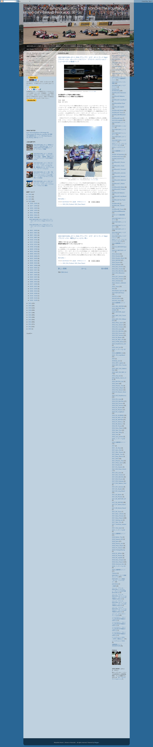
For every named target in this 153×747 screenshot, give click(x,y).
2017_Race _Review (118, 513)
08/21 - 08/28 (34, 230)
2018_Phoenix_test (117, 543)
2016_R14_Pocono (117, 403)
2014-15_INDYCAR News (119, 247)
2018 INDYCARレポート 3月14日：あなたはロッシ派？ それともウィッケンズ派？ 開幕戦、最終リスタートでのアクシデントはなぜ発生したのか (44, 156)
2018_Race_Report (117, 562)
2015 (30, 317)
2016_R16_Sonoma (117, 405)
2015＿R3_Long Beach (118, 355)
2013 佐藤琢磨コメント (118, 151)
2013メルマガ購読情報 (118, 215)
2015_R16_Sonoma (117, 335)
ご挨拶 (114, 586)
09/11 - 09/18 (34, 212)
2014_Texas (115, 286)
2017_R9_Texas (116, 511)
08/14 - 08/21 (34, 232)
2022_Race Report (80, 204)
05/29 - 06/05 (34, 256)
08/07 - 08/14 (34, 235)
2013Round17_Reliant (118, 183)
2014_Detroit (115, 254)
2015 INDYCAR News (118, 292)
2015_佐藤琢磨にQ (117, 353)
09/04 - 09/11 (34, 215)
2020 (30, 305)
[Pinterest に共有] (99, 202)
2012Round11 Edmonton (119, 92)
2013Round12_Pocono (118, 162)
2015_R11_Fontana (117, 327)
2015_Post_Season (117, 324)
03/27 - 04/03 (34, 274)
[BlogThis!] (94, 202)
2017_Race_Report (117, 518)
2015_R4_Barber (117, 337)
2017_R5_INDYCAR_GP (119, 499)
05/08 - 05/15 (34, 263)
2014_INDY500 (116, 260)
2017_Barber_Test (117, 454)
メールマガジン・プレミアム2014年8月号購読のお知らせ (119, 634)
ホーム (83, 268)
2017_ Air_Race (116, 448)
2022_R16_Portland (68, 204)
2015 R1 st (115, 296)
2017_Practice (116, 465)
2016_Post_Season (117, 390)
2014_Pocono (116, 262)
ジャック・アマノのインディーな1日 (119, 614)
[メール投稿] (89, 201)
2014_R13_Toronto (117, 266)
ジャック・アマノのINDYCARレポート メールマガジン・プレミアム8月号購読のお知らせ (119, 603)
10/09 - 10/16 (34, 210)
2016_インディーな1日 (118, 438)
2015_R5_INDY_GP (117, 339)
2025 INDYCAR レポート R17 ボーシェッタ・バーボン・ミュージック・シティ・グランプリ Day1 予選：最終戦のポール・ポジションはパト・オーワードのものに (44, 165)
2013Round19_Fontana (118, 189)
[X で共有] (96, 202)
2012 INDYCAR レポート (119, 70)
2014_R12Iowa (116, 264)
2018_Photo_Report (117, 545)
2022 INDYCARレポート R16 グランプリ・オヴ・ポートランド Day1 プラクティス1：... (41, 221)
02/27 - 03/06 (34, 284)
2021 (30, 303)
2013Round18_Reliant (118, 187)
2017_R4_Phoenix (117, 496)
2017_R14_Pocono (117, 479)
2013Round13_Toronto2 (119, 169)
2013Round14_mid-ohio (119, 173)
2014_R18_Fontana (117, 278)
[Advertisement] (83, 220)
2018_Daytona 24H (117, 539)
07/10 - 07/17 (34, 244)
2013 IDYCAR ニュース (118, 122)
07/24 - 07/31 (34, 239)
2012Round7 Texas (117, 112)
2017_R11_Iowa (116, 472)
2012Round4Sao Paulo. (118, 103)
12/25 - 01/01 (34, 203)
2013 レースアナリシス (118, 147)
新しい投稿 (62, 268)
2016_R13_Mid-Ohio (118, 401)
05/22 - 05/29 (34, 258)
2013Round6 (115, 203)
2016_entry (115, 434)
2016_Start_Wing (117, 432)
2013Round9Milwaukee (118, 211)
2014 (30, 319)
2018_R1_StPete (117, 553)
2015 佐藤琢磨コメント (118, 302)
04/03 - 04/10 (34, 272)
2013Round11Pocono (118, 158)
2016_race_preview (117, 436)
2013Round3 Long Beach (119, 196)
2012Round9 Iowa (117, 118)
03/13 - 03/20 (34, 279)
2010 (30, 329)
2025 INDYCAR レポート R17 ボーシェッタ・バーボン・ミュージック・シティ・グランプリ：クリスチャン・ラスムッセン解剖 (44, 183)
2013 (30, 322)
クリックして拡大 (92, 91)
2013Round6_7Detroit (118, 205)
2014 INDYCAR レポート (119, 229)
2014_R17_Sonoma (117, 276)
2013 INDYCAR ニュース (119, 129)
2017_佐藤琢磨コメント (118, 533)
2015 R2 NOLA (116, 298)
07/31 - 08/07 (34, 237)
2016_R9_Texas (116, 426)
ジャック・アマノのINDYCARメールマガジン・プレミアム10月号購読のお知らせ (119, 590)
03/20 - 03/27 (34, 277)
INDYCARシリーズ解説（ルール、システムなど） (118, 580)
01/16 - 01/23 (34, 295)
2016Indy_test (116, 361)
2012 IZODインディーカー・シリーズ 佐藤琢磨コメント (119, 78)
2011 (29, 326)
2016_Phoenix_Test (117, 385)
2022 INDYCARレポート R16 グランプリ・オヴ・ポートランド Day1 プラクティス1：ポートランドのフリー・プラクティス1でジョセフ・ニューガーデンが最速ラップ (83, 59)
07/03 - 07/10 (34, 246)
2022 (30, 201)
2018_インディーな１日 (118, 566)
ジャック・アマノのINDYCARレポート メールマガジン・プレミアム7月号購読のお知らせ (119, 597)
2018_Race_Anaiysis (118, 559)
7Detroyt (114, 573)
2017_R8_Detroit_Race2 (119, 508)
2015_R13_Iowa (116, 329)
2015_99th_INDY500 (118, 306)
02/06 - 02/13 (34, 291)
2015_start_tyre (116, 347)
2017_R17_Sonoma (117, 487)
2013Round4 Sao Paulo (118, 200)
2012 (30, 324)
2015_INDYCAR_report (118, 312)
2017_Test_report (117, 528)
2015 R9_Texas (116, 300)
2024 (30, 196)
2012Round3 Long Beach (119, 100)
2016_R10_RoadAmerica (119, 395)
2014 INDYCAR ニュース (119, 222)
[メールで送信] (92, 202)
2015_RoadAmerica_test (119, 343)
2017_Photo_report (117, 462)
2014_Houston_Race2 (118, 258)
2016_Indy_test (116, 375)
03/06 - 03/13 (34, 281)
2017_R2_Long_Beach (118, 491)
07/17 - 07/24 (34, 242)
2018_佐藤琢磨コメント (118, 569)
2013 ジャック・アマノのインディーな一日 (119, 144)
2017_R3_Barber (117, 494)
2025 (30, 194)
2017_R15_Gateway (118, 481)
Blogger (96, 742)
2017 (30, 312)
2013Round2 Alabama (118, 193)
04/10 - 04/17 (34, 270)
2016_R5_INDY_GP (117, 417)
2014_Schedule (116, 280)
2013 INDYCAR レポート (119, 136)
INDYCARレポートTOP (34, 46)
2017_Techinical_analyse (119, 524)
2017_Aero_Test (116, 450)
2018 (30, 310)
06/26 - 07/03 (34, 249)
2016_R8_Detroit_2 (117, 424)
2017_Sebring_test (117, 520)
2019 (30, 308)
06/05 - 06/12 (34, 253)
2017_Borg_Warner (117, 456)
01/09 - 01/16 (34, 298)
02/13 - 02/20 (34, 288)
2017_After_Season (117, 452)
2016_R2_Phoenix (117, 409)
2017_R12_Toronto (117, 474)
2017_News (115, 458)
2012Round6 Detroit (117, 110)
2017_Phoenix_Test (117, 460)
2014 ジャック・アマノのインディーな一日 (119, 240)
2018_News (115, 541)
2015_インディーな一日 (118, 349)
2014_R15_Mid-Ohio (118, 271)
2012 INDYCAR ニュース (119, 66)
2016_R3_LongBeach (118, 412)
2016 (30, 315)
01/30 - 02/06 (34, 293)
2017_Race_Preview (118, 516)
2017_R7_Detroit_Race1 (119, 504)
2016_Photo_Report (117, 388)
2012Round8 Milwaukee (119, 114)
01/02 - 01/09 (34, 300)
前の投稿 (104, 268)
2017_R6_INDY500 (117, 502)
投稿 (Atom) (64, 272)
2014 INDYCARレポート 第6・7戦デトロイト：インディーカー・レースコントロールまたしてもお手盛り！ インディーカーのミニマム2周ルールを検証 (44, 175)
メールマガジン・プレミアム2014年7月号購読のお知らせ (119, 629)
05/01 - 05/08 (34, 265)
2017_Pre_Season (117, 467)
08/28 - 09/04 (34, 217)
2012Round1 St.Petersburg (116, 89)
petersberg (115, 584)
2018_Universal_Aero (118, 564)
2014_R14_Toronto (117, 268)
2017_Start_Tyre (116, 522)
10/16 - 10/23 (34, 208)
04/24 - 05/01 (34, 267)
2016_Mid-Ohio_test (117, 381)
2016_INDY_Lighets (117, 363)
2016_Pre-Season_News (119, 392)
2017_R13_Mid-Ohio (118, 477)
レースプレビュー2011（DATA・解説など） (118, 638)
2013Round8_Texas (117, 209)
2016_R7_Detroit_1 (117, 421)
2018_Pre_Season (117, 547)
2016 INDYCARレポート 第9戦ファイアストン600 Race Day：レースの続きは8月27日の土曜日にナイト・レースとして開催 (43, 147)
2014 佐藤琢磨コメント (118, 243)
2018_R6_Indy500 (117, 557)
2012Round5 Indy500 (118, 107)
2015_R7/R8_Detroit (118, 341)
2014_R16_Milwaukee (118, 273)
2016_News (115, 383)
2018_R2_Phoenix (117, 555)
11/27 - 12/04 (34, 205)
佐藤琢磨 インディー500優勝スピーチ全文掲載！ (101, 46)
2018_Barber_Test (117, 537)
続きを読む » (61, 199)
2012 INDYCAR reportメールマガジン (119, 56)
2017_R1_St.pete (117, 489)
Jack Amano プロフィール (34, 49)
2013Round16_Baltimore (119, 180)
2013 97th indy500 (117, 120)
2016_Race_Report (117, 428)
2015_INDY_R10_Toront (119, 315)
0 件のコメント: (82, 201)
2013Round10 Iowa (117, 156)
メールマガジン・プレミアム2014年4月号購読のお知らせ (119, 619)
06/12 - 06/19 (34, 251)
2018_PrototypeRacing (118, 550)
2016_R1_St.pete (117, 407)
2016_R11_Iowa (116, 399)
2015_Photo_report (117, 322)
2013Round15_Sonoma (118, 176)
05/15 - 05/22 (34, 260)
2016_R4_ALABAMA (118, 415)
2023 (30, 199)
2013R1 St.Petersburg (118, 154)
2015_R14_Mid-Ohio (118, 331)
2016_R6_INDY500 (117, 419)
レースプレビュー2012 (118, 641)
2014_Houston (116, 256)
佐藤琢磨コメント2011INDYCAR (117, 645)
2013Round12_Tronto (118, 165)
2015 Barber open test (118, 290)
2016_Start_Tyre (116, 430)
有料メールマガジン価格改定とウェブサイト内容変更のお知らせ (63, 46)
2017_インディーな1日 (118, 530)
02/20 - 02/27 (34, 286)
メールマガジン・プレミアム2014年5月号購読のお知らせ (119, 624)
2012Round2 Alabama (118, 96)
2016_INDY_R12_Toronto (119, 365)
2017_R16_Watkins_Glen (119, 483)
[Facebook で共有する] (97, 202)
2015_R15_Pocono (117, 333)
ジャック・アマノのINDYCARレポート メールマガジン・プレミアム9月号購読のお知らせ (119, 609)
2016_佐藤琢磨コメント (118, 442)
